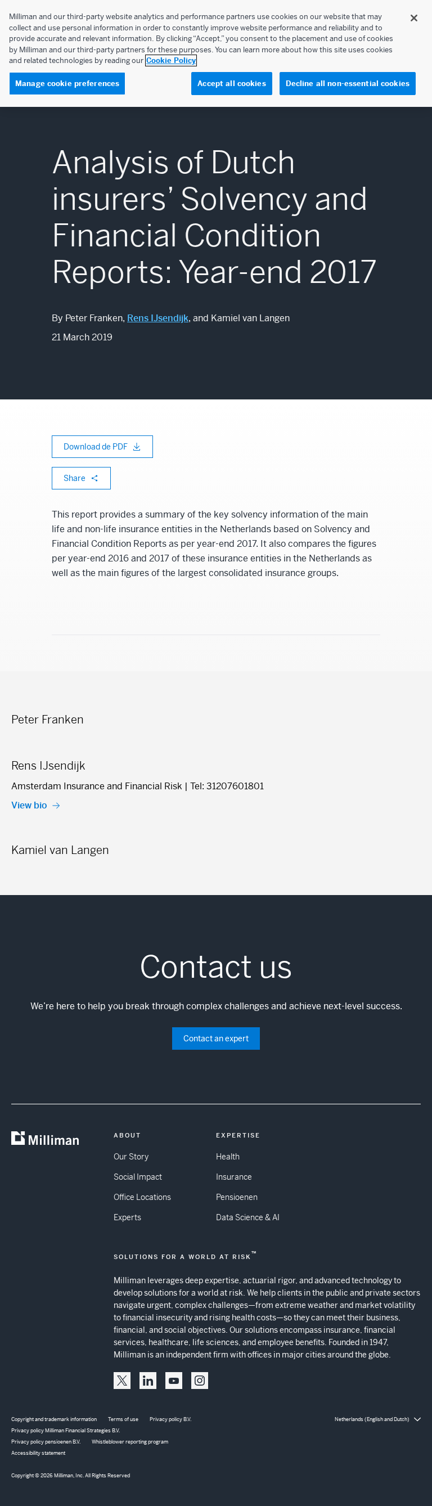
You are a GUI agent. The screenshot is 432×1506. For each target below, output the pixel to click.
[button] (122, 1380)
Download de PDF (96, 447)
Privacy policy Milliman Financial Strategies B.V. (65, 1430)
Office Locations (142, 1197)
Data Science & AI (248, 1217)
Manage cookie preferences (67, 83)
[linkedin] (148, 1380)
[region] (216, 53)
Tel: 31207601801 (227, 786)
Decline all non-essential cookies (348, 83)
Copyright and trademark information (54, 1419)
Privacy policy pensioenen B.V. (45, 1441)
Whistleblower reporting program (130, 1441)
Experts (127, 1217)
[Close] (414, 18)
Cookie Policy (171, 60)
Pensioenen (237, 1197)
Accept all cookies (231, 83)
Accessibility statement (38, 1453)
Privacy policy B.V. (170, 1419)
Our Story (131, 1157)
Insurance (234, 1177)
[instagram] (199, 1380)
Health (228, 1157)
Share (75, 478)
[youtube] (173, 1380)
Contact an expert (216, 1038)
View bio (29, 805)
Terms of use (123, 1419)
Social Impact (138, 1177)
